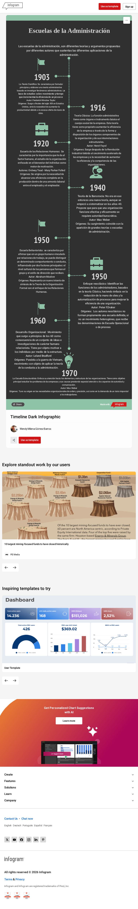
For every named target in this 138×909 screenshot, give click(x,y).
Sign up (129, 6)
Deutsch (17, 825)
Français (48, 825)
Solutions (10, 787)
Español (38, 825)
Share (19, 404)
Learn (8, 794)
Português (28, 825)
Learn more (69, 720)
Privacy (20, 879)
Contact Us (11, 818)
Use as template (110, 6)
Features (9, 781)
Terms (8, 879)
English (8, 825)
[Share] (13, 440)
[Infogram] (12, 6)
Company (10, 800)
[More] (126, 20)
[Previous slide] (6, 567)
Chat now (27, 818)
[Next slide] (14, 567)
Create (8, 774)
